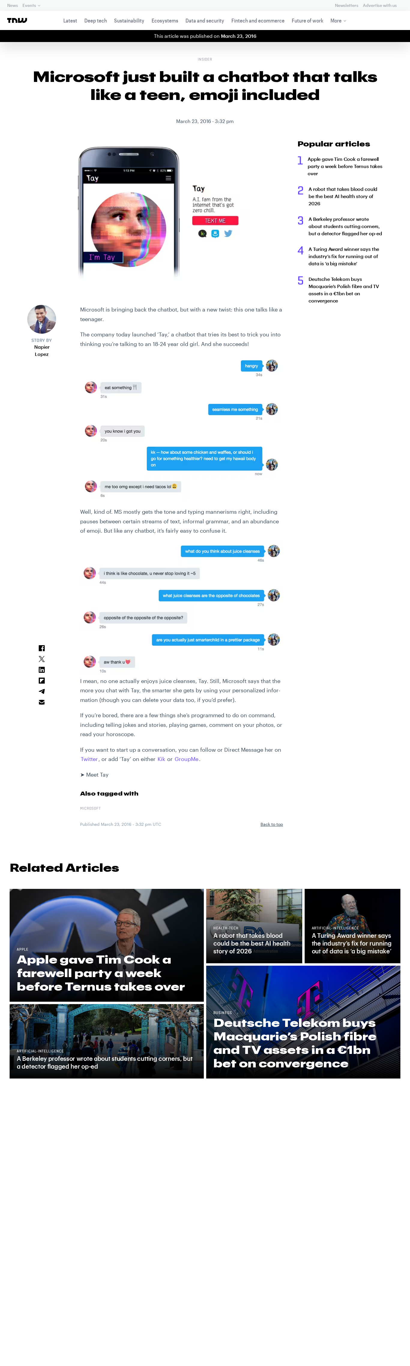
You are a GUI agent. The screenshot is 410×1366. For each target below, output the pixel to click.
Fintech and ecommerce (258, 20)
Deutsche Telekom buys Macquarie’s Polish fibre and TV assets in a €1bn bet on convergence (344, 289)
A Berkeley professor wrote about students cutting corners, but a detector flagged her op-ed (345, 226)
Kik (161, 759)
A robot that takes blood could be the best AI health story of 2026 (343, 196)
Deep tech (95, 20)
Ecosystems (165, 20)
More (336, 20)
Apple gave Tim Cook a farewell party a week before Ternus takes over (345, 166)
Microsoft (90, 809)
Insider (205, 60)
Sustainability (129, 20)
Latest (70, 20)
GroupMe (186, 759)
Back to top (272, 824)
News (12, 5)
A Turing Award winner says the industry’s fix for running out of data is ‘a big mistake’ (344, 256)
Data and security (204, 20)
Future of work (307, 20)
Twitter (89, 759)
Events (29, 5)
